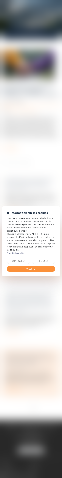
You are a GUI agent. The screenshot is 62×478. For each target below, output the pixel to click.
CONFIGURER (18, 260)
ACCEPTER (31, 268)
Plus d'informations (16, 253)
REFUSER (43, 260)
